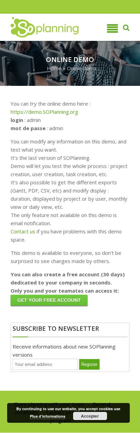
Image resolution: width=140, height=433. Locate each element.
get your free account (49, 300)
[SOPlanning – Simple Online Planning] (36, 27)
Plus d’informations (47, 416)
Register (89, 364)
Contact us (23, 231)
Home (54, 68)
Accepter (90, 416)
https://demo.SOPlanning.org (44, 111)
